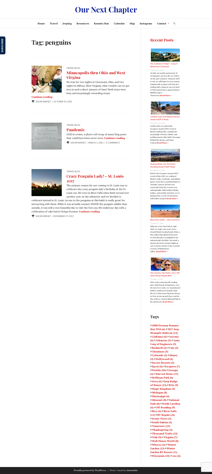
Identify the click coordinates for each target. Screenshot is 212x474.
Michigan (159, 392)
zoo (176, 456)
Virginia (170, 437)
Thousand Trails (164, 433)
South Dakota (162, 422)
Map (132, 23)
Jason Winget (43, 101)
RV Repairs (166, 415)
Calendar (119, 23)
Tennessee (161, 426)
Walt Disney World (165, 441)
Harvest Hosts (167, 374)
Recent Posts (162, 39)
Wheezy (158, 444)
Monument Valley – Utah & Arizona (164, 220)
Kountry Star (101, 23)
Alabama (159, 336)
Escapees (172, 366)
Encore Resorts (163, 362)
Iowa (157, 381)
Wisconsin (161, 456)
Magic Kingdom (163, 388)
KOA (173, 385)
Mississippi (160, 396)
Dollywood (164, 359)
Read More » (165, 95)
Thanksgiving (162, 429)
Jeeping (67, 23)
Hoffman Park (162, 377)
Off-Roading (165, 407)
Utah (156, 437)
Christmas (160, 351)
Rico (156, 411)
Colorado (159, 355)
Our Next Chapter (106, 9)
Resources (83, 23)
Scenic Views (161, 418)
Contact (161, 23)
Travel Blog (73, 68)
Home (41, 23)
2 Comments (113, 142)
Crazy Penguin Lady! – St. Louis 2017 (95, 178)
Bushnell (159, 347)
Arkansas (163, 340)
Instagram (146, 23)
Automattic (132, 470)
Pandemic (75, 129)
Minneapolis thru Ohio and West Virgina (95, 75)
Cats (173, 347)
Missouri (159, 400)
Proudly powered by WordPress (90, 470)
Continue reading (42, 97)
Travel (54, 23)
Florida (159, 370)
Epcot (157, 366)
